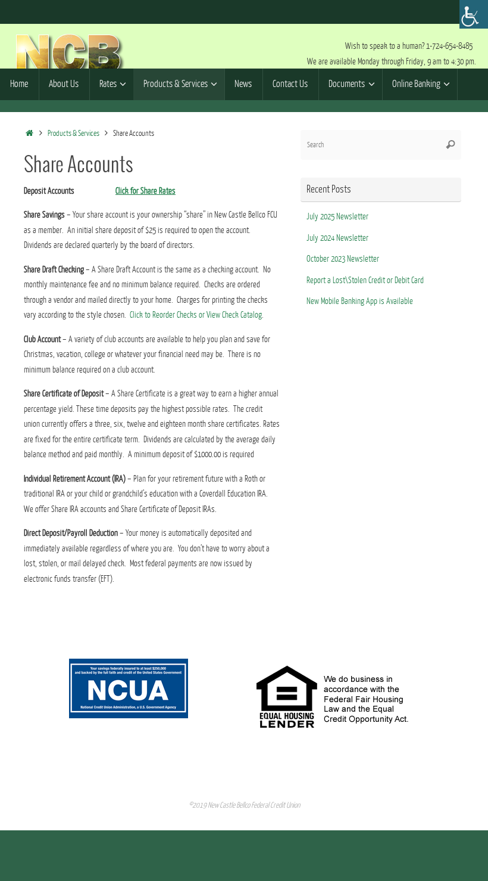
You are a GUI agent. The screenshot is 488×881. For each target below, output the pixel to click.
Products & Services (73, 133)
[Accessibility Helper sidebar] (473, 14)
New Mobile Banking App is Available (359, 301)
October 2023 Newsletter (342, 259)
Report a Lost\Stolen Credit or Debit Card (365, 280)
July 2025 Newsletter (337, 216)
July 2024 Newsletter (337, 238)
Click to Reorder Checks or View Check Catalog (196, 315)
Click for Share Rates (145, 191)
